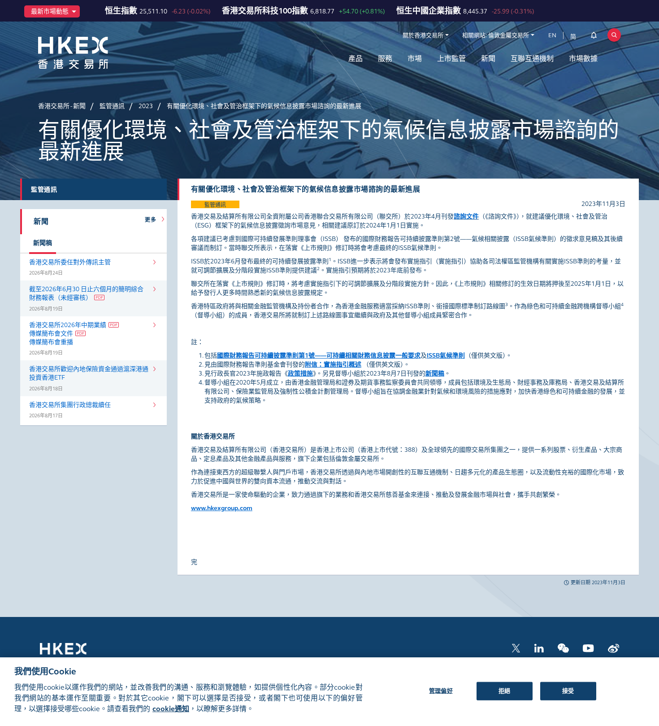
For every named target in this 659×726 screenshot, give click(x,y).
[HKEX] (96, 53)
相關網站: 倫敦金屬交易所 (495, 35)
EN (552, 35)
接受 (568, 690)
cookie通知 (170, 708)
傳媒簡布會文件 (51, 333)
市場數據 (583, 58)
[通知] (594, 36)
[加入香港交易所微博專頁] (613, 647)
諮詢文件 (466, 216)
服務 (385, 58)
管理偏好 (441, 690)
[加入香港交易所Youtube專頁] (588, 647)
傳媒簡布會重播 (51, 342)
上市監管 (451, 58)
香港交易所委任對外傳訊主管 (70, 262)
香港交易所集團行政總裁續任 (70, 405)
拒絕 (504, 690)
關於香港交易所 (423, 35)
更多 (152, 220)
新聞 (488, 58)
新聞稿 (42, 243)
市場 (415, 58)
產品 (355, 58)
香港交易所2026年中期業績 (67, 325)
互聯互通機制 (532, 58)
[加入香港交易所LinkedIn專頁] (539, 647)
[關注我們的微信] (563, 647)
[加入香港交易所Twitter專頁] (516, 647)
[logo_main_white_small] (75, 653)
